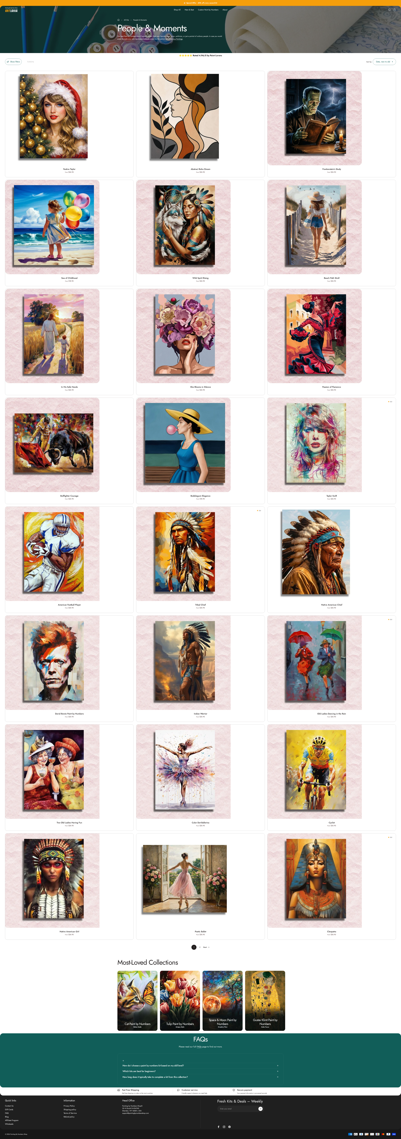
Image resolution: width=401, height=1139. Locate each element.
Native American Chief (331, 604)
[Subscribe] (260, 1109)
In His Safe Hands (69, 387)
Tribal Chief (200, 604)
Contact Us (9, 1106)
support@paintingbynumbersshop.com (135, 1113)
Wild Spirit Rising (200, 278)
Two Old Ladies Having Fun (69, 822)
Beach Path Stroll (331, 278)
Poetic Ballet (200, 931)
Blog (7, 1117)
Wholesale (9, 1124)
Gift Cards (9, 1109)
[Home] (118, 20)
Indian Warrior (200, 713)
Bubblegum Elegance (200, 495)
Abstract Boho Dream (200, 169)
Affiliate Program (11, 1120)
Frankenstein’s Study (331, 169)
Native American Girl (69, 931)
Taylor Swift (332, 495)
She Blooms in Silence (200, 387)
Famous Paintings (176, 39)
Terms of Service (70, 1113)
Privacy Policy (69, 1106)
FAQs (199, 1046)
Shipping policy (70, 1109)
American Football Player (69, 604)
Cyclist (332, 822)
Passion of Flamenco (331, 387)
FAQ (6, 1113)
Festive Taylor (69, 169)
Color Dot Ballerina (200, 822)
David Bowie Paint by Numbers (69, 713)
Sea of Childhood (69, 278)
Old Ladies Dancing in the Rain (331, 713)
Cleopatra (331, 931)
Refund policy (69, 1117)
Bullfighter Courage (69, 495)
